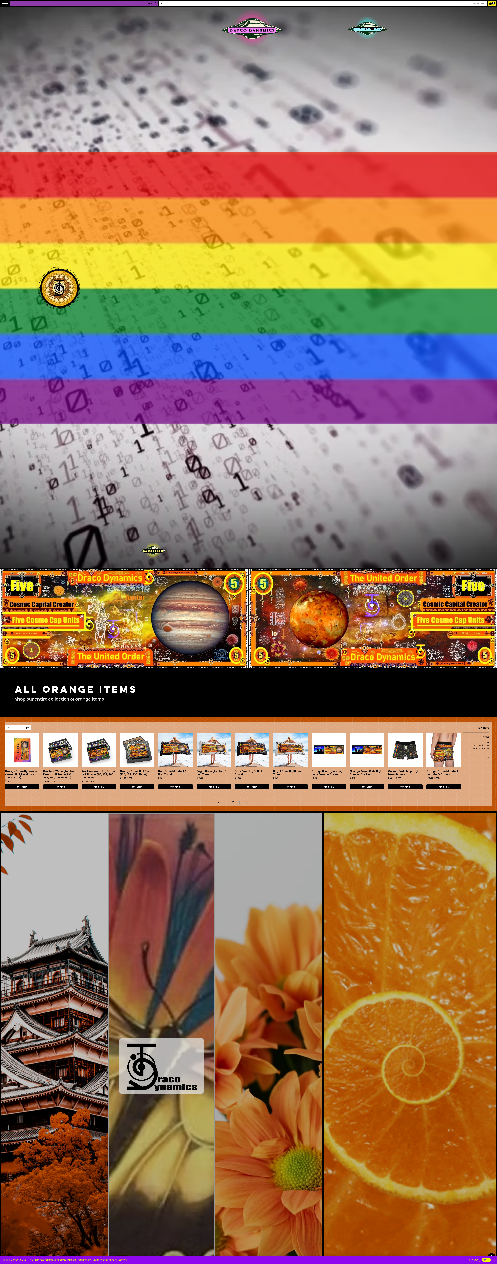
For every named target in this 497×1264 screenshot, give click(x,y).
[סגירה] (493, 1260)
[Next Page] (218, 802)
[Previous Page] (247, 802)
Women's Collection (480, 748)
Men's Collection (481, 745)
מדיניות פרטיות (36, 1259)
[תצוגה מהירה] (443, 750)
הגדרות (475, 1259)
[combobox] (18, 727)
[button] (492, 3)
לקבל (486, 1259)
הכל (488, 742)
